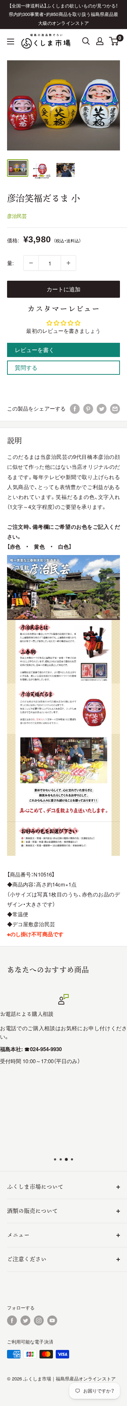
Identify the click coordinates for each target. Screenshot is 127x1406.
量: (10, 263)
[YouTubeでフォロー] (52, 1320)
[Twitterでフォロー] (25, 1320)
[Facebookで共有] (75, 408)
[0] (114, 41)
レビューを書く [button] (35, 350)
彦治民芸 (17, 215)
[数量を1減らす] (31, 263)
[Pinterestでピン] (88, 408)
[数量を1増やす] (68, 263)
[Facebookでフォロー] (12, 1320)
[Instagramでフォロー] (39, 1320)
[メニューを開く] (10, 41)
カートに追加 (63, 289)
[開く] (86, 41)
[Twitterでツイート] (102, 408)
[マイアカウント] (99, 41)
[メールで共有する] (115, 408)
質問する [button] (26, 367)
